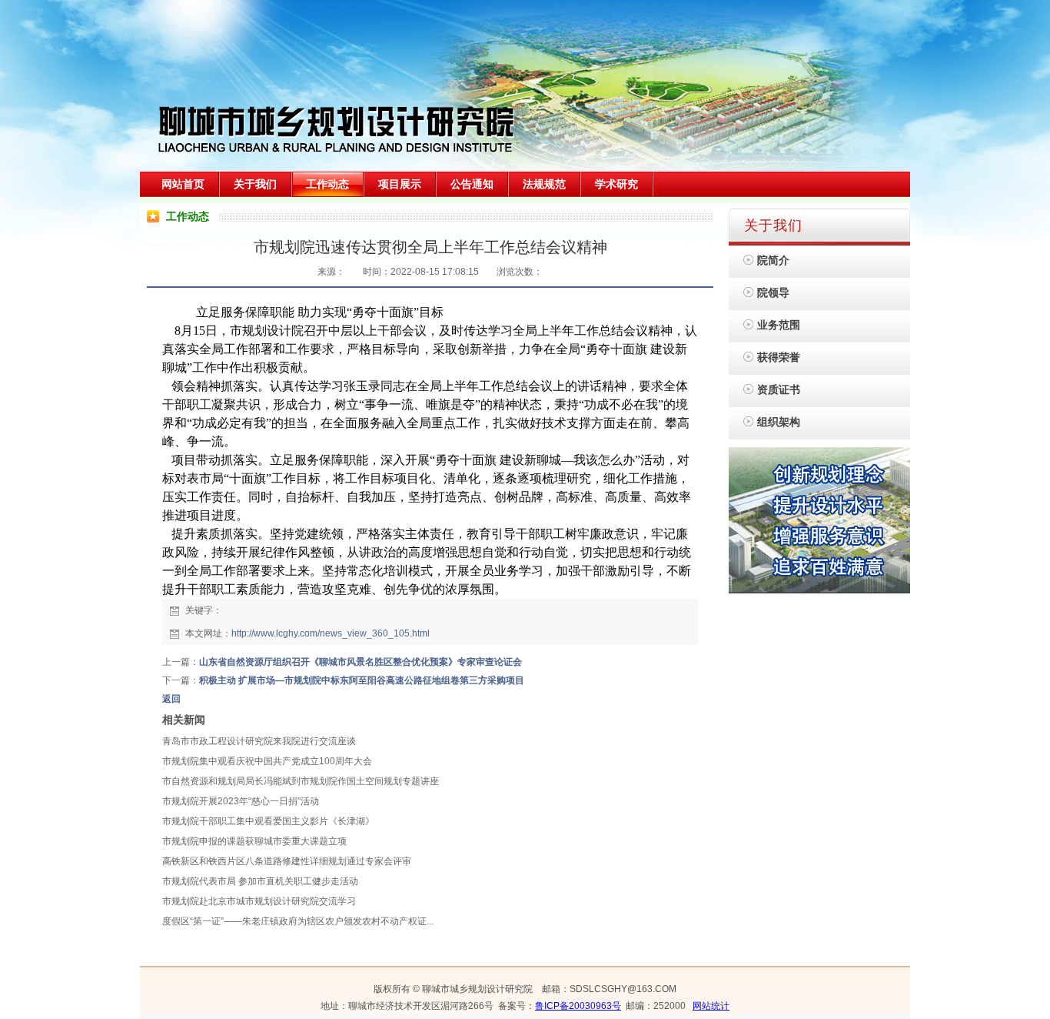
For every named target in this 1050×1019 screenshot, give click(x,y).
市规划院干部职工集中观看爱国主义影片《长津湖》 (268, 821)
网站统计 (711, 1006)
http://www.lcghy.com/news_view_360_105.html (330, 633)
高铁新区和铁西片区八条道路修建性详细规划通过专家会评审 (286, 861)
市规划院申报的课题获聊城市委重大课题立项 (254, 841)
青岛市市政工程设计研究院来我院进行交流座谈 (259, 741)
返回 (171, 698)
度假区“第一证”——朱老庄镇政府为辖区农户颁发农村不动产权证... (298, 921)
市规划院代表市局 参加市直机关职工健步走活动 (260, 881)
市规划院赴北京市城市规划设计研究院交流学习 (259, 901)
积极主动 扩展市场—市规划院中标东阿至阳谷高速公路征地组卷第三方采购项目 (361, 680)
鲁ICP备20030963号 (578, 1006)
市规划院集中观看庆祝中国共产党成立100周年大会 (267, 761)
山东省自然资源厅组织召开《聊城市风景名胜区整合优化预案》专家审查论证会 (360, 662)
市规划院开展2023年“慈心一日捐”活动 (240, 801)
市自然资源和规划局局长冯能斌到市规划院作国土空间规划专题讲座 (300, 781)
